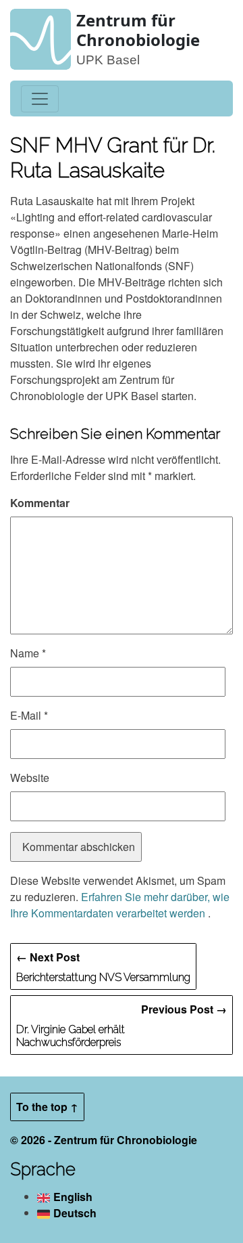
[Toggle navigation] (40, 98)
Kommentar (40, 502)
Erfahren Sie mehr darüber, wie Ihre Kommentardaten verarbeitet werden (120, 905)
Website (29, 777)
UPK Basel (108, 60)
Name (28, 653)
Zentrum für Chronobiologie (138, 30)
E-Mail (29, 715)
